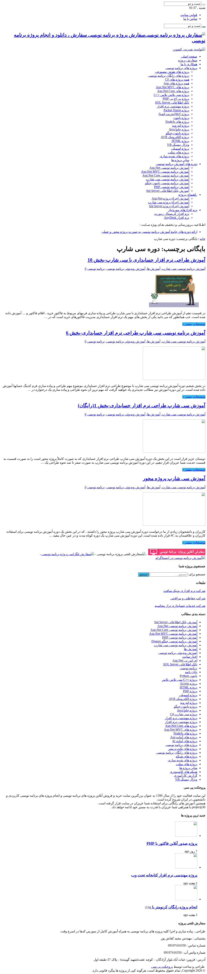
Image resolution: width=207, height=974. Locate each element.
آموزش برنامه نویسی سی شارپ (167, 179)
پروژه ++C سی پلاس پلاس (179, 679)
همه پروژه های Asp (176, 83)
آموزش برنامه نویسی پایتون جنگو (167, 183)
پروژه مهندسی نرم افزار (173, 106)
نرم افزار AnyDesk (176, 217)
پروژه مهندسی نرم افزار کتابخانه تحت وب (164, 875)
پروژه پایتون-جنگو (177, 133)
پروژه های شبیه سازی (174, 156)
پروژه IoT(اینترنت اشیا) (173, 114)
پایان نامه (191, 672)
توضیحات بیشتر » (193, 324)
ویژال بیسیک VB (178, 144)
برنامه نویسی (96, 268)
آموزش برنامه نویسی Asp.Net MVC (165, 171)
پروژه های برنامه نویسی (181, 68)
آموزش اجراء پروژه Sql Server (169, 206)
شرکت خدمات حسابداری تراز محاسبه (180, 605)
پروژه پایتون (181, 118)
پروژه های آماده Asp (183, 737)
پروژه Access (188, 683)
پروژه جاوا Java (179, 129)
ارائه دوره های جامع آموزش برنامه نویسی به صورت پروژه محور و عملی (149, 231)
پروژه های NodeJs (177, 121)
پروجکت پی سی (162, 966)
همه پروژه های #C (177, 79)
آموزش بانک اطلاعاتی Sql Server (167, 190)
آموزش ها (153, 268)
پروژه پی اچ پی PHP (176, 98)
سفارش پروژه (187, 60)
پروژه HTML (180, 141)
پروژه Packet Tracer (176, 110)
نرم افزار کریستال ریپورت (171, 213)
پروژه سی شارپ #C (183, 714)
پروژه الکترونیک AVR (175, 137)
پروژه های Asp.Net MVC (172, 87)
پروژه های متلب (178, 152)
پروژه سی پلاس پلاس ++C (171, 95)
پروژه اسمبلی (180, 148)
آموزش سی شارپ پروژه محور (174, 478)
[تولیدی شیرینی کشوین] (189, 49)
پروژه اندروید (180, 125)
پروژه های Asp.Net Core (173, 91)
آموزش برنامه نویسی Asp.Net (169, 167)
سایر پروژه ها (180, 160)
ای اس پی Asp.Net (184, 660)
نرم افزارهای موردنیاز (182, 210)
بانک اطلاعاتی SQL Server (172, 102)
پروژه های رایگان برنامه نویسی (168, 75)
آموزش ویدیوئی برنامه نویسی (125, 268)
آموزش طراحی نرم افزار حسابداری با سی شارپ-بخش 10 (146, 260)
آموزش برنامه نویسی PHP (171, 187)
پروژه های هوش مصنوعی (172, 72)
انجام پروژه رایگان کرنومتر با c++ (171, 907)
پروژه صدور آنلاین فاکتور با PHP (172, 843)
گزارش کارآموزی (185, 775)
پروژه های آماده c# (184, 741)
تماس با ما (190, 18)
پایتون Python (188, 676)
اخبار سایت (189, 656)
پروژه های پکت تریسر (182, 748)
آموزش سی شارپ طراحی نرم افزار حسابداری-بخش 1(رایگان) (141, 405)
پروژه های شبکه (186, 756)
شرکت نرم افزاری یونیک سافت (184, 591)
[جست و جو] (203, 4)
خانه (202, 239)
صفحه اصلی (189, 56)
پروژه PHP (190, 691)
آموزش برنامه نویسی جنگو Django (174, 641)
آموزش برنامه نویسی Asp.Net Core (165, 175)
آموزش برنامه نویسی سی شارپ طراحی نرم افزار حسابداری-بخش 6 (135, 332)
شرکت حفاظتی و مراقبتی (187, 598)
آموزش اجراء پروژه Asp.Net (170, 198)
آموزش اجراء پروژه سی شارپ (168, 202)
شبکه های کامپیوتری (183, 771)
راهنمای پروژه (187, 194)
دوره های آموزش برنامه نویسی (176, 164)
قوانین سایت (189, 15)
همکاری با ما (189, 64)
